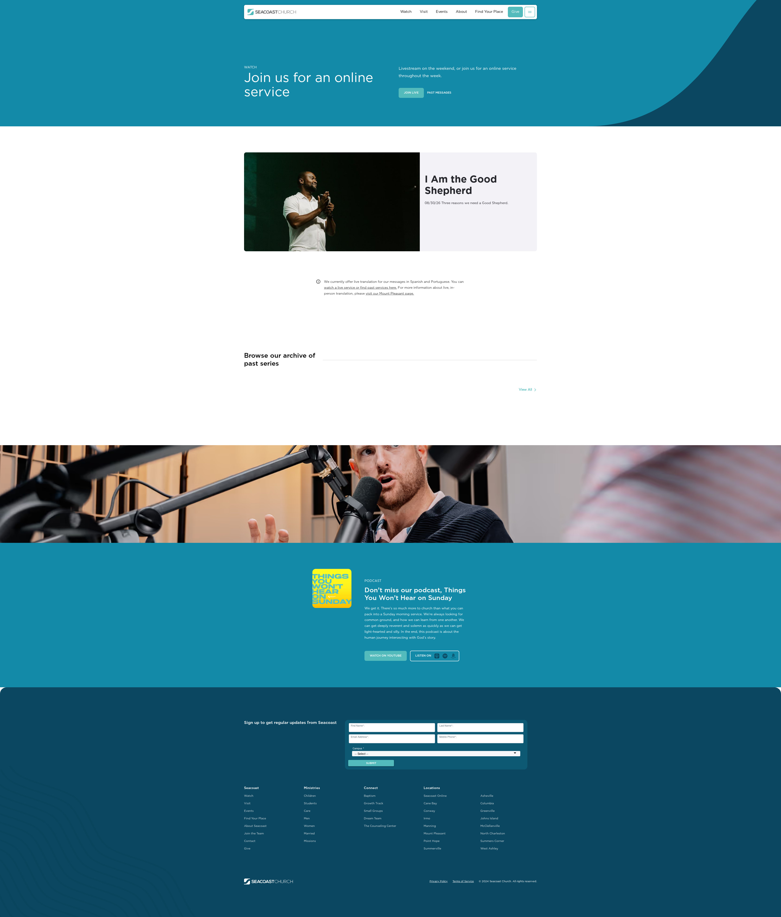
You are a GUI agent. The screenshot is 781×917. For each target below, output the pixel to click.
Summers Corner (492, 841)
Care (307, 811)
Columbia (487, 803)
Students (310, 803)
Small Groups (373, 811)
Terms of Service (463, 881)
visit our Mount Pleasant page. (390, 293)
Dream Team (372, 818)
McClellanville (490, 826)
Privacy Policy (439, 881)
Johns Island (489, 818)
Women (309, 826)
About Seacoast (255, 826)
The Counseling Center (380, 826)
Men (307, 818)
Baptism (369, 796)
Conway (429, 811)
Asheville (486, 796)
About (461, 12)
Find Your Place (489, 12)
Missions (310, 841)
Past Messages (439, 92)
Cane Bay (430, 803)
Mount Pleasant (435, 833)
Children (310, 796)
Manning (430, 826)
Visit (424, 12)
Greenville (487, 811)
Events (442, 12)
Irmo (427, 818)
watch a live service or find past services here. (360, 288)
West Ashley (489, 848)
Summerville (432, 848)
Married (309, 833)
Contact (249, 841)
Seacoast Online (435, 796)
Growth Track (373, 803)
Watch (406, 12)
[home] (272, 12)
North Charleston (492, 833)
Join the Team (254, 833)
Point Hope (432, 841)
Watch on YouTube (385, 655)
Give (515, 12)
